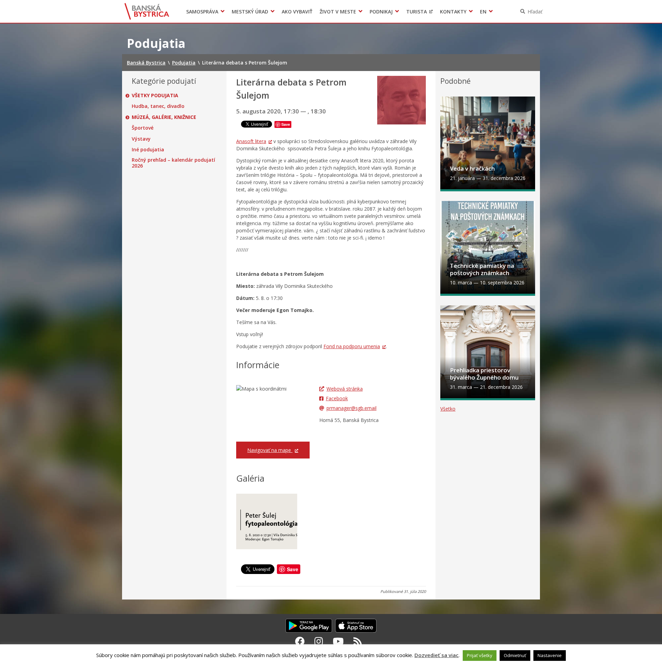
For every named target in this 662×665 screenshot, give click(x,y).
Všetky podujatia (155, 95)
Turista (416, 11)
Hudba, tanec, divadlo (158, 106)
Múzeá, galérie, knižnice (164, 117)
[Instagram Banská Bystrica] (318, 641)
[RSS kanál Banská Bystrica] (357, 641)
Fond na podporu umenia (351, 346)
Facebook (337, 398)
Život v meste (338, 11)
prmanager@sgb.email (352, 408)
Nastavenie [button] (550, 655)
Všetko (447, 408)
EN (483, 11)
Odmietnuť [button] (515, 655)
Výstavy (141, 139)
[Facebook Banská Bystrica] (300, 641)
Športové (142, 128)
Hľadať (535, 11)
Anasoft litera (251, 141)
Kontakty (453, 11)
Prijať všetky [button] (479, 655)
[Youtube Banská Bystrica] (338, 641)
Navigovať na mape (269, 450)
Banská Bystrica (147, 11)
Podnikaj (381, 11)
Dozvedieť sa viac (436, 655)
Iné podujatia (148, 150)
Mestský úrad (250, 11)
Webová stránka (345, 388)
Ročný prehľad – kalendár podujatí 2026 (173, 163)
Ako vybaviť (297, 11)
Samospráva (202, 11)
